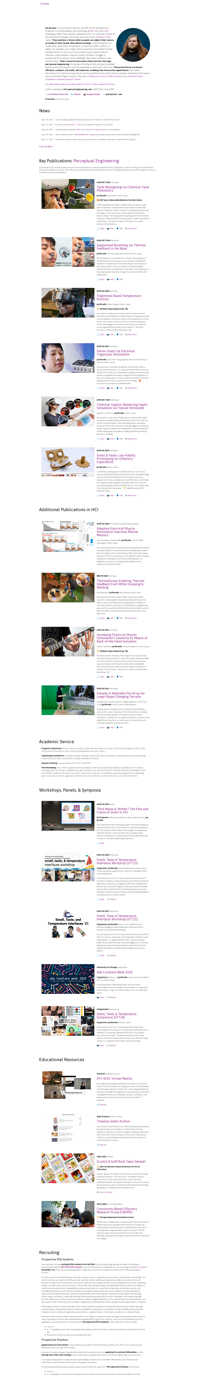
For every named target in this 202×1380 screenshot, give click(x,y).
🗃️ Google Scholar (91, 94)
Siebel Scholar (115, 76)
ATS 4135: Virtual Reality (114, 1078)
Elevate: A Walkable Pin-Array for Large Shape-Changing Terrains (121, 694)
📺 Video (110, 228)
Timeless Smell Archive (113, 1121)
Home (45, 3)
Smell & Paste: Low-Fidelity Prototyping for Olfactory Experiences (116, 459)
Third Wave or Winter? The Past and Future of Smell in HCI (122, 810)
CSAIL (106, 31)
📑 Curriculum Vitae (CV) (56, 94)
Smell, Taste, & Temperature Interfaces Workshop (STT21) (117, 917)
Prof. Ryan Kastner (99, 129)
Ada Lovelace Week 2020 (115, 972)
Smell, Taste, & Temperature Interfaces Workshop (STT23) (117, 861)
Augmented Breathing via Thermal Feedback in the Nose (121, 246)
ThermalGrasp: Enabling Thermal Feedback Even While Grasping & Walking (120, 584)
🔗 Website (111, 899)
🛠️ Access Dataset (104, 1192)
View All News (46, 146)
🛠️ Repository (131, 228)
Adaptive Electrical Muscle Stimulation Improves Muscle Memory (117, 532)
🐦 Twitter (76, 94)
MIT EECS (94, 31)
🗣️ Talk (120, 228)
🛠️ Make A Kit (130, 495)
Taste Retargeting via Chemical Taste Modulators (123, 188)
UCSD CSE (80, 129)
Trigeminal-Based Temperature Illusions (119, 297)
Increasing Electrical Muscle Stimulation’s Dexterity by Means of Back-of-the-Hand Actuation (122, 638)
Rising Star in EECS (97, 76)
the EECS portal (138, 1267)
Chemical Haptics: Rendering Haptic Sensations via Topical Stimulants (122, 406)
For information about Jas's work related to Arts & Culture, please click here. (80, 84)
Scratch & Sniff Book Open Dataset (121, 1161)
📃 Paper (101, 228)
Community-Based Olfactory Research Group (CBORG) (117, 1210)
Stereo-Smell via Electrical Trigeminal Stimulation (116, 352)
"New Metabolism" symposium (86, 134)
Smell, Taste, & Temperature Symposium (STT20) (116, 1015)
